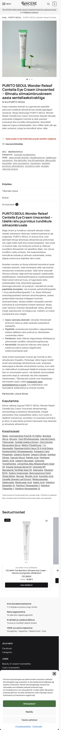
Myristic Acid (31, 476)
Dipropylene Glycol (11, 445)
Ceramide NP (39, 467)
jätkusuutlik (50, 160)
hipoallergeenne (37, 157)
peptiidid (46, 163)
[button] (54, 673)
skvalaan (45, 166)
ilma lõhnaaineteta (36, 160)
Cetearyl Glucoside (24, 460)
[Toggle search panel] (48, 4)
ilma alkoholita (20, 160)
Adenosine (38, 470)
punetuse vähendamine (13, 166)
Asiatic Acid (39, 482)
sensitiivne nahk (32, 166)
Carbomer (39, 460)
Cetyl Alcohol (46, 442)
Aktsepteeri (29, 703)
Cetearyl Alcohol (22, 454)
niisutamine (35, 163)
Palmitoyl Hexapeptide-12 (27, 488)
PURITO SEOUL (14, 17)
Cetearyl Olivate (38, 454)
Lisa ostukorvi (26, 585)
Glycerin (13, 439)
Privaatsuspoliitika (23, 726)
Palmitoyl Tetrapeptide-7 (28, 485)
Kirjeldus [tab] (7, 184)
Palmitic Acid (32, 457)
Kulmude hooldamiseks (24, 154)
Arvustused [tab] (9, 204)
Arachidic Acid (46, 476)
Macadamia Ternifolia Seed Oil (17, 470)
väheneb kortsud (10, 169)
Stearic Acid (8, 460)
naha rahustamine (21, 163)
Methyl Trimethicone (31, 445)
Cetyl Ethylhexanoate (28, 439)
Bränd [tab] (5, 197)
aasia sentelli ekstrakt (19, 157)
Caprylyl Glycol (17, 457)
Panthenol (44, 457)
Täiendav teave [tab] (10, 191)
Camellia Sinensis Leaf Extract (16, 479)
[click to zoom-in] (30, 49)
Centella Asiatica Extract (26, 442)
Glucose (20, 476)
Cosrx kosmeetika (11, 667)
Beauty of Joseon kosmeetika (16, 663)
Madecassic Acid (23, 482)
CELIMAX (26, 576)
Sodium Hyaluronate (18, 473)
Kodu (4, 17)
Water (5, 436)
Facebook (7, 648)
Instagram (7, 652)
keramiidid (7, 163)
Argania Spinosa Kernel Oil (18, 467)
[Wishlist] (46, 521)
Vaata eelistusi (29, 719)
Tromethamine (9, 463)
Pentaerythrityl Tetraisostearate (17, 451)
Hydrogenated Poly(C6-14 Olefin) (25, 436)
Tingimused (37, 726)
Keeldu (29, 711)
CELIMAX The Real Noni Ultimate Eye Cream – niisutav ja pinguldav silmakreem (26, 571)
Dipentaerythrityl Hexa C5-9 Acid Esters (33, 448)
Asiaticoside (8, 482)
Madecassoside (40, 479)
